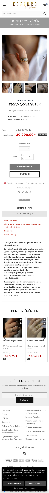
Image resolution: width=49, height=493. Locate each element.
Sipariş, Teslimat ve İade (35, 431)
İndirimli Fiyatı (7, 135)
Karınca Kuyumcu (24, 100)
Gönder (24, 400)
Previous (5, 57)
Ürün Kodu (13, 117)
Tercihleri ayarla (14, 483)
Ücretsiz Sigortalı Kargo (35, 439)
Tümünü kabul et (35, 483)
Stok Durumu (14, 120)
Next (43, 57)
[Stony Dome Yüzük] (24, 58)
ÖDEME (5, 414)
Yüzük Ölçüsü (24, 144)
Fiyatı (4, 130)
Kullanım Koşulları (32, 417)
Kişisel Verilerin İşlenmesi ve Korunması (35, 412)
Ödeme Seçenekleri (33, 427)
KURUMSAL (6, 410)
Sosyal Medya (31, 435)
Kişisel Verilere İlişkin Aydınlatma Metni (10, 431)
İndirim (44, 135)
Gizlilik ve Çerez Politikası (12, 426)
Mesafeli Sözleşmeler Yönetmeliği (34, 422)
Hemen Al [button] (25, 174)
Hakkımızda (6, 422)
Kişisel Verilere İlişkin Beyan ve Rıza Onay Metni (12, 438)
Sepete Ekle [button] (24, 167)
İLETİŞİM (5, 418)
